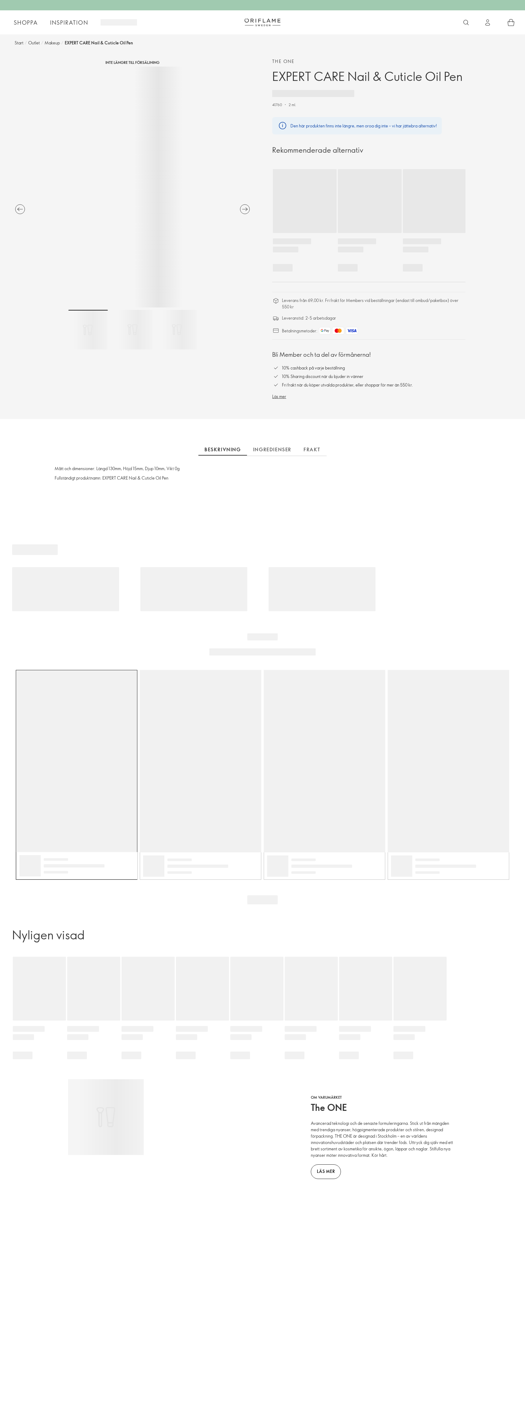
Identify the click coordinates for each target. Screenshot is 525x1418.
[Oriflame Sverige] (262, 22)
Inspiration (69, 22)
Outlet (34, 43)
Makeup (52, 43)
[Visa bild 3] (177, 329)
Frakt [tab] (312, 449)
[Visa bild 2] (132, 329)
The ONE (283, 61)
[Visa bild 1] (88, 329)
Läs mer (279, 396)
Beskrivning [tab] (222, 449)
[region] (132, 187)
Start (19, 43)
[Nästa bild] (245, 209)
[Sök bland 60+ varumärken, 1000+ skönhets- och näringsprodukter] (466, 22)
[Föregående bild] (20, 209)
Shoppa (26, 22)
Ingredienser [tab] (272, 449)
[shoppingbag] (511, 22)
